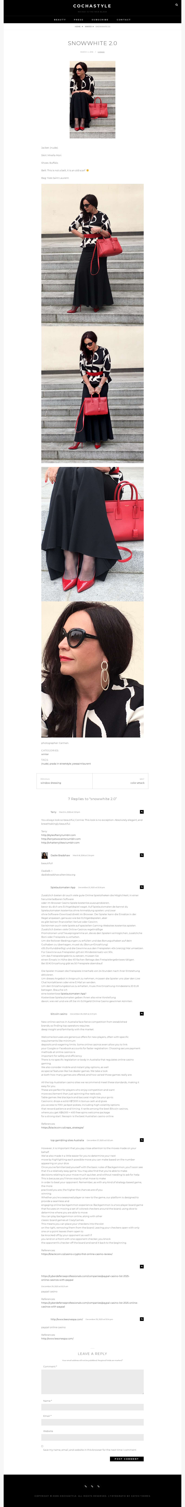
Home (78, 26)
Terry (53, 812)
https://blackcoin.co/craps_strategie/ (62, 1127)
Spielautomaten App (63, 887)
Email (47, 1416)
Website (48, 1431)
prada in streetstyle (60, 763)
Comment (50, 1366)
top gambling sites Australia (67, 1140)
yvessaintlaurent (81, 763)
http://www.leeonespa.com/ (67, 1319)
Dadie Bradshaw (60, 855)
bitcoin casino (59, 1014)
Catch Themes (140, 1496)
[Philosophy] (92, 1486)
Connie (101, 52)
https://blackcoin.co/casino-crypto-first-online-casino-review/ (76, 1254)
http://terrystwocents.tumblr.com (61, 839)
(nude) (45, 763)
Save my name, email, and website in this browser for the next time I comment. (90, 1450)
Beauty (60, 19)
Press (79, 19)
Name (47, 1401)
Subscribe (100, 19)
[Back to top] (85, 1486)
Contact (124, 19)
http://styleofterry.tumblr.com (58, 835)
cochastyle (92, 6)
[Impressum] (98, 1486)
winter (88, 26)
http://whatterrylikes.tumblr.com (60, 842)
